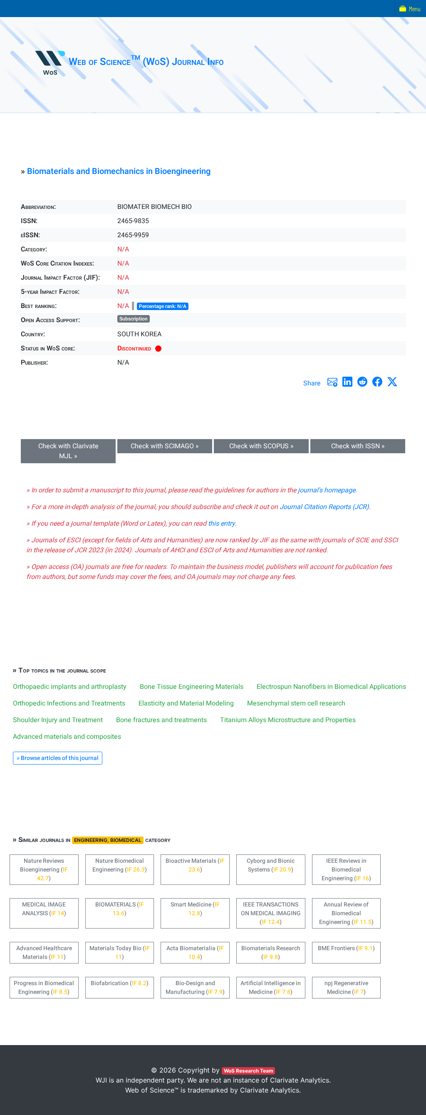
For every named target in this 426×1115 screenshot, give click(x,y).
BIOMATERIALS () (119, 909)
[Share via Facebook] (377, 381)
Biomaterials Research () (270, 952)
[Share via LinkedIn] (347, 381)
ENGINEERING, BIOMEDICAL (107, 840)
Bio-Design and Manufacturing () (195, 987)
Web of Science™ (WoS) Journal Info (146, 62)
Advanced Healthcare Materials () (44, 952)
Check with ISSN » (358, 446)
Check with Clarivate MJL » (68, 451)
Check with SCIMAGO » (165, 446)
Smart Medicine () (195, 909)
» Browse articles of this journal (58, 758)
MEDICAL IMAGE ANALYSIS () (44, 909)
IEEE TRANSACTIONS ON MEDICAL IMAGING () (271, 913)
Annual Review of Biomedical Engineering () (346, 913)
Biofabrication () (120, 983)
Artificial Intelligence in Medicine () (270, 987)
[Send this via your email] (332, 381)
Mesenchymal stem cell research (296, 703)
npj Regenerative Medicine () (346, 987)
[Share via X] (392, 381)
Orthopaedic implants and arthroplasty (69, 687)
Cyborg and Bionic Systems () (271, 865)
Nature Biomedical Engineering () (119, 865)
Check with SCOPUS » (261, 446)
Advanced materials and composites (67, 737)
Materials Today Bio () (119, 952)
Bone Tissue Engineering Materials (191, 687)
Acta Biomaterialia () (195, 952)
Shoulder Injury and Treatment (58, 720)
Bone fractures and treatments (161, 720)
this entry (221, 524)
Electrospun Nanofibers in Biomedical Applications (331, 687)
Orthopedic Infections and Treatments (69, 703)
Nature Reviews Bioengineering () (44, 870)
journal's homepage (326, 490)
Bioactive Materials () (195, 865)
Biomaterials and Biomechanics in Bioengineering (119, 171)
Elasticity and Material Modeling (186, 703)
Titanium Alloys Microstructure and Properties (288, 720)
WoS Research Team (248, 1071)
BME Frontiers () (346, 948)
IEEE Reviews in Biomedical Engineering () (346, 870)
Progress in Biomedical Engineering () (44, 987)
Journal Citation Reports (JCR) (324, 507)
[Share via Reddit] (362, 381)
